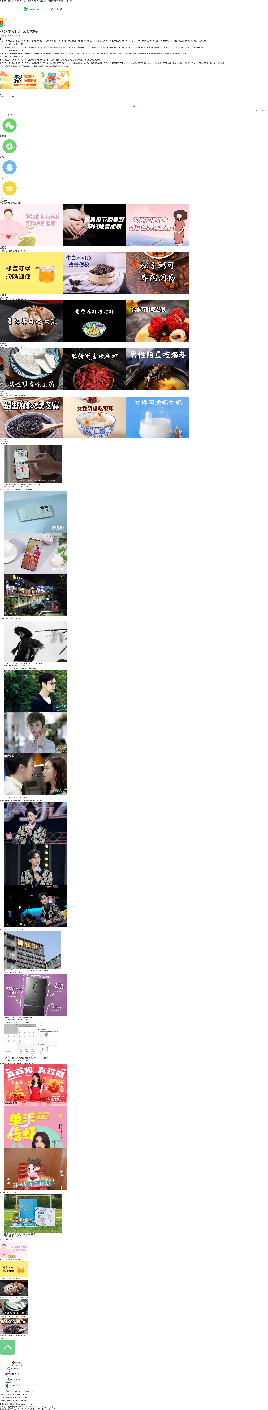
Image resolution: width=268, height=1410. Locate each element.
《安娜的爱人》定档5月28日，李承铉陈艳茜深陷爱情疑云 (19, 669)
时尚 (21, 1)
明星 (18, 1)
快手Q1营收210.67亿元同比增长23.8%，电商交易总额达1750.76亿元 (27, 970)
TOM (6, 1019)
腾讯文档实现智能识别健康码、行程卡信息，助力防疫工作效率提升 (26, 1058)
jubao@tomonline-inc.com (53, 1409)
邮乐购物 (10, 1405)
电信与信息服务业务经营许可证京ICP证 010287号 (16, 1391)
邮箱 (41, 1)
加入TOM (29, 1405)
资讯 (4, 1)
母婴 (35, 1)
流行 (8, 1)
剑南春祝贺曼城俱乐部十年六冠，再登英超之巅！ (20, 1234)
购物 (68, 1)
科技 (71, 1)
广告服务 (22, 1405)
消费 (61, 1)
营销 (38, 1)
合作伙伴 (16, 1405)
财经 (51, 1)
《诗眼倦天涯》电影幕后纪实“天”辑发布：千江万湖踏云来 (23, 663)
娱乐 (11, 1)
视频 (48, 1)
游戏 (24, 1)
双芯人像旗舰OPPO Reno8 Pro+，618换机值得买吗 (17, 489)
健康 (55, 1)
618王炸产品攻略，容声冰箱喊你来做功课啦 (18, 1017)
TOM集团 (3, 1405)
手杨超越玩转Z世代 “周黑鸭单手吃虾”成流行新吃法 (16, 1063)
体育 (14, 1)
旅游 (28, 1)
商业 (45, 1)
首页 (1, 1)
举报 (1, 94)
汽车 (65, 1)
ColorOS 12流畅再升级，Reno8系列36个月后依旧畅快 (22, 484)
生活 (31, 1)
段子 (58, 1)
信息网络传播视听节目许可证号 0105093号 (14, 1397)
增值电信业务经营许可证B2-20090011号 (13, 1400)
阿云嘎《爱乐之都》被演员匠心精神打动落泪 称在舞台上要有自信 (21, 800)
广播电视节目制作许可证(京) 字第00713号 (14, 1394)
